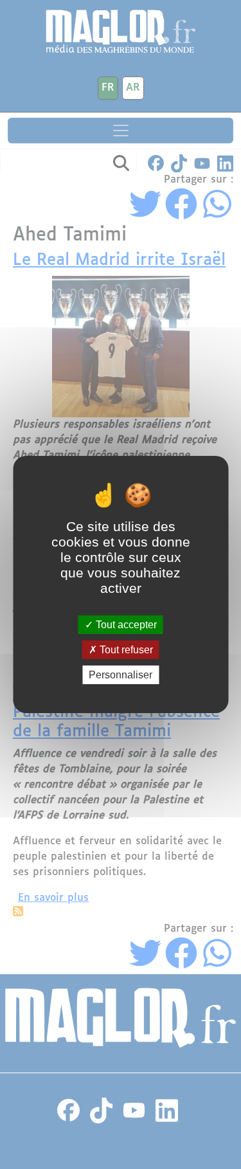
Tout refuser (125, 649)
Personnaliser (120, 674)
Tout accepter (125, 624)
